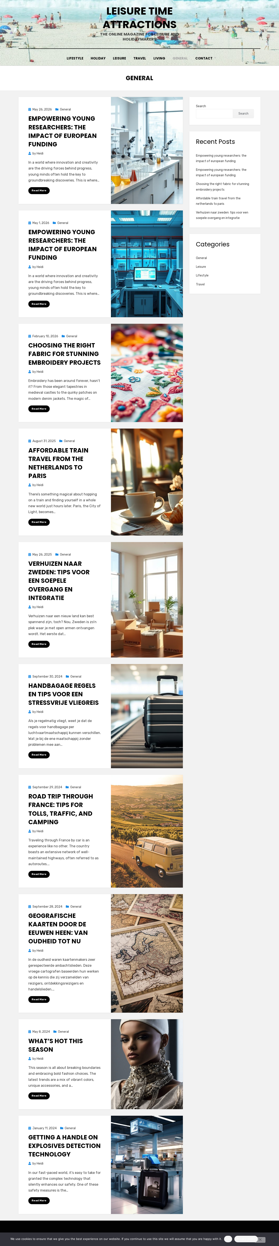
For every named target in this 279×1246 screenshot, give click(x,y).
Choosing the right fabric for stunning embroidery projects (64, 354)
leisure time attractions (140, 18)
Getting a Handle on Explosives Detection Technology (64, 1146)
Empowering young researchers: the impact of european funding (62, 131)
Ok (228, 1239)
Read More (39, 190)
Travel (139, 58)
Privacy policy (246, 1239)
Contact (204, 58)
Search (201, 106)
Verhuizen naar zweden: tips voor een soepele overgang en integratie (59, 580)
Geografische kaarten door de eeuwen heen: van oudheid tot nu (58, 929)
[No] (260, 1240)
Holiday (98, 58)
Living (159, 58)
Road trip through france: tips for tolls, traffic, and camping (60, 809)
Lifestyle (75, 58)
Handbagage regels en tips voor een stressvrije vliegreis (63, 694)
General (180, 58)
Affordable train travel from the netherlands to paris (58, 463)
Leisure (119, 58)
